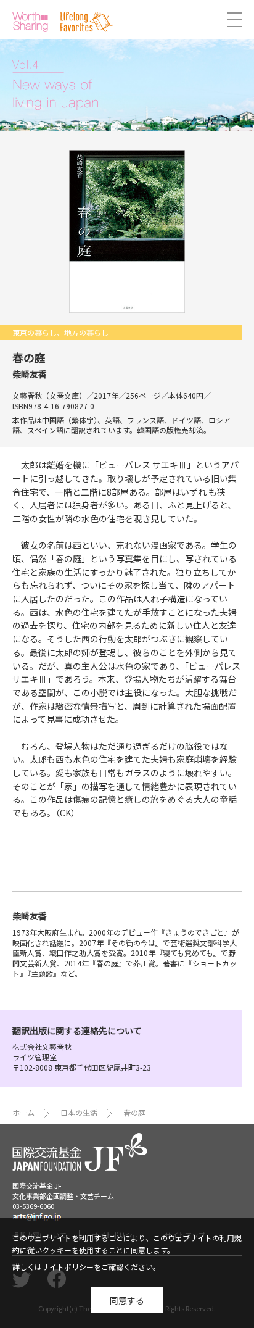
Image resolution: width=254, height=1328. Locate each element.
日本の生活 (78, 1112)
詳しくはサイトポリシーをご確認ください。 (86, 1266)
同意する (127, 1300)
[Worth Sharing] (30, 22)
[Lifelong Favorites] (86, 22)
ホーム (23, 1112)
